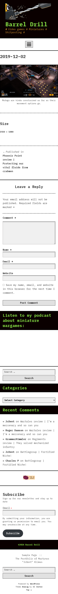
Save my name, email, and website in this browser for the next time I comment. (29, 288)
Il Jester (37, 586)
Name (7, 249)
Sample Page (29, 555)
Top (29, 590)
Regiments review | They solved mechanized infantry (26, 443)
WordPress (35, 584)
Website (8, 273)
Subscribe (13, 533)
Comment (9, 217)
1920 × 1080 (6, 131)
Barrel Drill (26, 24)
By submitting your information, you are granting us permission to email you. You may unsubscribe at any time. (27, 521)
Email (8, 261)
